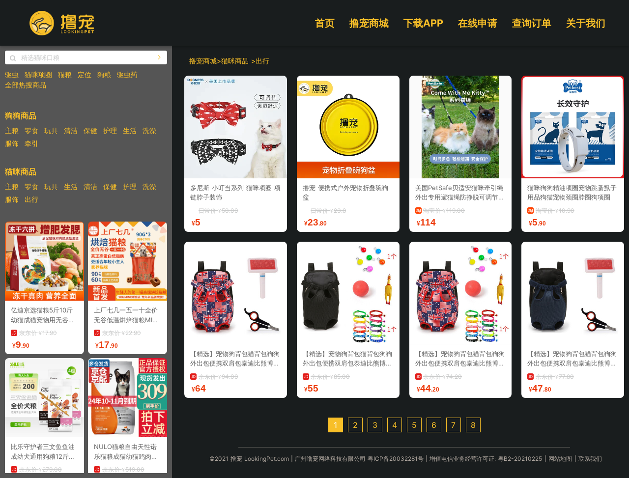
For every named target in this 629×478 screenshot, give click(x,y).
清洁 (71, 130)
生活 (130, 130)
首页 (325, 23)
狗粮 (104, 74)
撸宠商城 (369, 23)
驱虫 (12, 74)
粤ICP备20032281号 (396, 458)
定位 (84, 74)
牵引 (31, 143)
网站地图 (560, 458)
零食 (31, 130)
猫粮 (65, 74)
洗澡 (149, 130)
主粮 (12, 130)
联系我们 (590, 458)
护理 (110, 130)
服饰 (12, 143)
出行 (31, 199)
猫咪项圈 (38, 74)
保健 (90, 130)
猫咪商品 (236, 60)
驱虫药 (127, 74)
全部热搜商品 (25, 85)
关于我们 (585, 23)
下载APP (423, 23)
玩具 (51, 130)
